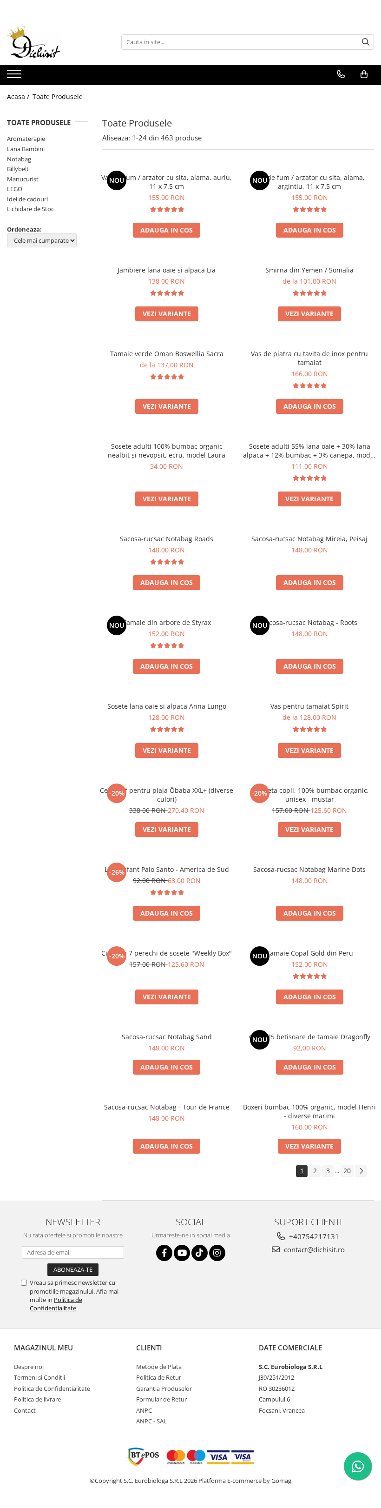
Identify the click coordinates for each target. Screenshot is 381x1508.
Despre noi (29, 1366)
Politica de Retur (158, 1377)
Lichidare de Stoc (30, 209)
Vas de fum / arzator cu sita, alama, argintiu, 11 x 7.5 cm (310, 182)
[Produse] (15, 77)
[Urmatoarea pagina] (361, 1171)
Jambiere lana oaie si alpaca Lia (167, 270)
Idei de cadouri (27, 199)
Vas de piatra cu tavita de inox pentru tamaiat (309, 358)
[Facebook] (164, 1253)
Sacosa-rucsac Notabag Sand (167, 1036)
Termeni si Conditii (39, 1377)
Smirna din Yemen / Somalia (309, 270)
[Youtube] (182, 1253)
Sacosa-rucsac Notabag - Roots (309, 622)
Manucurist (23, 179)
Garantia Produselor (164, 1388)
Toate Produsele (58, 96)
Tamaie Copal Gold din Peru (309, 953)
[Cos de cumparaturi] (364, 74)
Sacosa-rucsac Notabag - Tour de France (167, 1107)
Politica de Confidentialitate (56, 1303)
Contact (25, 1410)
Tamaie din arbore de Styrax (167, 622)
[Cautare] (365, 42)
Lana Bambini (26, 149)
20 (347, 1170)
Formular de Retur (161, 1399)
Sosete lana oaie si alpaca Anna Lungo (166, 706)
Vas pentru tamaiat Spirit (309, 706)
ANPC (144, 1410)
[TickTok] (199, 1253)
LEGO (14, 189)
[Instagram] (217, 1253)
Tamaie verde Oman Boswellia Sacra (166, 353)
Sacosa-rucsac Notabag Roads (166, 538)
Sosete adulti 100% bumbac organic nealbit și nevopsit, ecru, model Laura (166, 450)
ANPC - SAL (151, 1421)
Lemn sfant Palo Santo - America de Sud (167, 869)
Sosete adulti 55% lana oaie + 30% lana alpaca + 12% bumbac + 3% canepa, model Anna (309, 450)
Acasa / (19, 96)
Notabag (19, 159)
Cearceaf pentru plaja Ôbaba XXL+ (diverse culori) (166, 795)
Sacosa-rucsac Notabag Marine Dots (309, 869)
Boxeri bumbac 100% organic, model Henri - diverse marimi (309, 1111)
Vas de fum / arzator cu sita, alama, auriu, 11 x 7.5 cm (166, 182)
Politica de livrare (37, 1399)
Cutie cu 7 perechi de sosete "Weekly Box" (166, 953)
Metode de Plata (159, 1366)
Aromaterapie (26, 138)
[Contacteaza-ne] (340, 74)
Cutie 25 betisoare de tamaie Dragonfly (309, 1036)
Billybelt (18, 169)
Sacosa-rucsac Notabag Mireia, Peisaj (309, 538)
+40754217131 (313, 1236)
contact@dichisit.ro (313, 1249)
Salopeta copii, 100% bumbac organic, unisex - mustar (309, 795)
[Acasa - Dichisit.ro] (53, 42)
